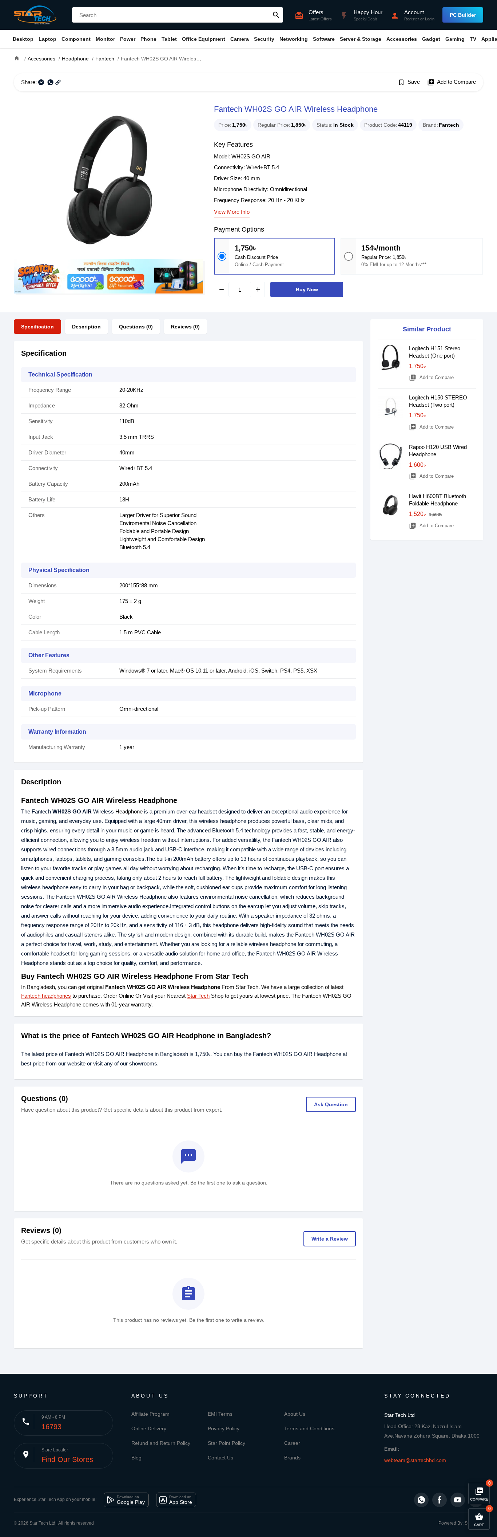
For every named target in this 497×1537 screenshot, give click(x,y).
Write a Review (329, 1239)
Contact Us (220, 1458)
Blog (136, 1458)
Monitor (105, 39)
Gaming (455, 39)
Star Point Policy (226, 1443)
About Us (294, 1414)
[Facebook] (439, 1500)
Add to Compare (451, 82)
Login (429, 19)
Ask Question (331, 1104)
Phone (148, 39)
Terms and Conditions (309, 1428)
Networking (293, 39)
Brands (292, 1458)
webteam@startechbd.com (415, 1460)
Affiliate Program (150, 1414)
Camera (239, 39)
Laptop (47, 39)
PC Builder (463, 15)
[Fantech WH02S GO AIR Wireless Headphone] (108, 180)
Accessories (401, 39)
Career (292, 1443)
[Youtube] (457, 1500)
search (276, 15)
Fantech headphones (46, 996)
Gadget (431, 39)
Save (409, 82)
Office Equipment (203, 39)
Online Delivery (148, 1428)
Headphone (129, 811)
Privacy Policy (223, 1428)
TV (473, 39)
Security (264, 39)
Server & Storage (360, 39)
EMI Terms (220, 1414)
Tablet (169, 39)
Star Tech (198, 996)
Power (127, 39)
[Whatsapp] (421, 1500)
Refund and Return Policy (160, 1443)
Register (411, 19)
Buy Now (307, 289)
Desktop (23, 39)
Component (76, 39)
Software (324, 39)
